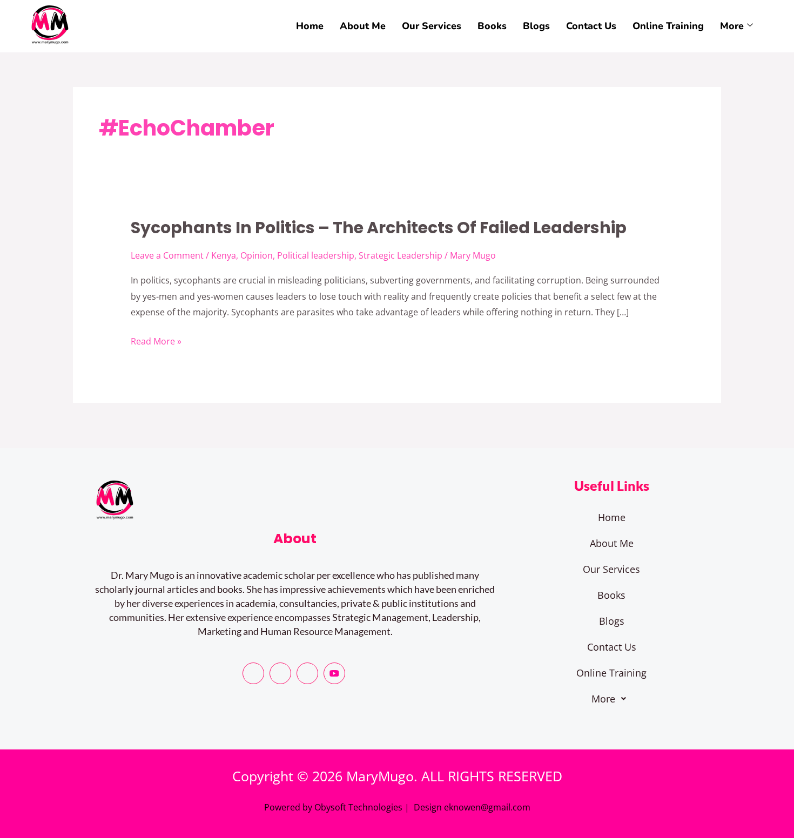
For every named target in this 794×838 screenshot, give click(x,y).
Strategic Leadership (400, 255)
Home (310, 25)
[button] (611, 699)
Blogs (536, 25)
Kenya (223, 255)
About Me (363, 25)
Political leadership (315, 255)
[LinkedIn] (307, 673)
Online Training (668, 25)
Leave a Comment (167, 255)
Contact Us (591, 25)
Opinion (256, 255)
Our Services (431, 25)
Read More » (156, 342)
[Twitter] (280, 673)
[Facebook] (253, 673)
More (732, 25)
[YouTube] (334, 673)
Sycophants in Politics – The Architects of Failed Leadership (379, 227)
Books (492, 25)
